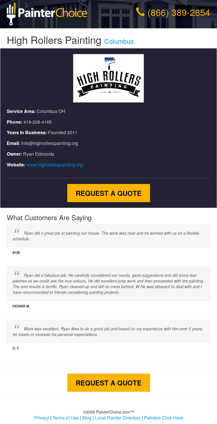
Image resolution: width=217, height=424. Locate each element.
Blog (87, 417)
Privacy (41, 417)
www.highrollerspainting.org (55, 164)
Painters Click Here (163, 417)
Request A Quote (109, 193)
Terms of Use (66, 417)
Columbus (119, 41)
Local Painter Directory (118, 417)
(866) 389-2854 (178, 11)
